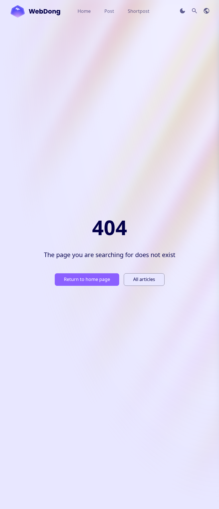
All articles (144, 279)
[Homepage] (35, 11)
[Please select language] (206, 10)
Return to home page (87, 279)
